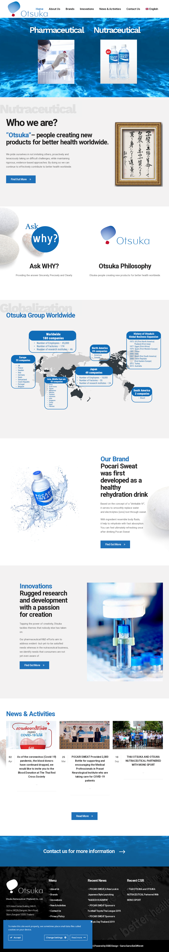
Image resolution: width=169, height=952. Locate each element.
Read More (82, 816)
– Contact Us (55, 911)
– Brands (53, 894)
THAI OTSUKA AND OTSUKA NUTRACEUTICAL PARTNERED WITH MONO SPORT (143, 760)
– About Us (54, 889)
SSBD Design (112, 946)
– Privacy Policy (56, 916)
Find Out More (19, 179)
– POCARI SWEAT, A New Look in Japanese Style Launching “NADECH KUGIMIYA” (103, 894)
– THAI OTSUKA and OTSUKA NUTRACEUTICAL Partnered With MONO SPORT (143, 894)
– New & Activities (57, 905)
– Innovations (55, 900)
